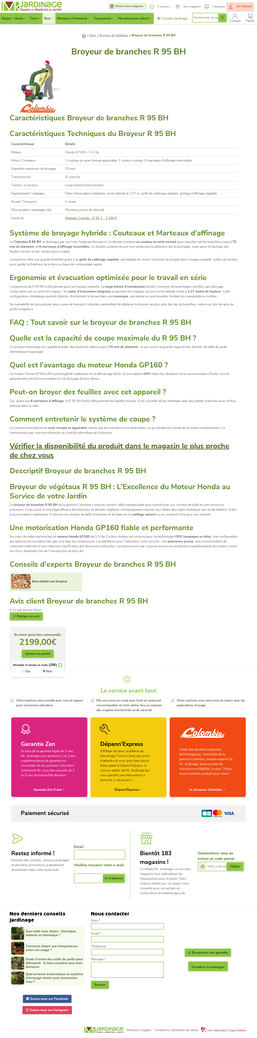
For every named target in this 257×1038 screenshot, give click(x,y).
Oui (27, 671)
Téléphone (98, 946)
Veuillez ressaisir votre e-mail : (99, 867)
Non (48, 671)
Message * (98, 959)
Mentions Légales (139, 1030)
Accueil (86, 35)
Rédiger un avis (28, 616)
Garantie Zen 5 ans (48, 789)
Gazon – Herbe (12, 18)
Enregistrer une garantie (209, 952)
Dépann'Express (127, 789)
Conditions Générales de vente (176, 1030)
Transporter (102, 18)
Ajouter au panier (38, 653)
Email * (96, 933)
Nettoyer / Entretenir (72, 18)
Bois (47, 18)
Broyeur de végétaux (113, 35)
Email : (79, 847)
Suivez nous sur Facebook (48, 998)
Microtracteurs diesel (133, 18)
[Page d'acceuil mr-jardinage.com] (104, 1030)
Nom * (95, 920)
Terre (34, 18)
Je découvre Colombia (206, 789)
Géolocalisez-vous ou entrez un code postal (216, 856)
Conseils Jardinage (173, 18)
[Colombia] (38, 107)
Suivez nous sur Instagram (49, 1010)
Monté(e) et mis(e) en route (30, 665)
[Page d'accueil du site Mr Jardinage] (27, 6)
